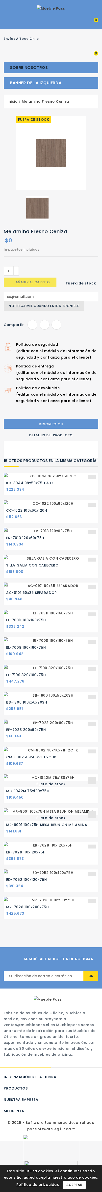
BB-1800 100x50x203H (26, 702)
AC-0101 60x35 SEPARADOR (31, 592)
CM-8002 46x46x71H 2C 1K (31, 757)
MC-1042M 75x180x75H (27, 790)
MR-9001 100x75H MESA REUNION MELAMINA (46, 824)
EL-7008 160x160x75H (26, 647)
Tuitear (44, 324)
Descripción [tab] (51, 424)
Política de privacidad (37, 1184)
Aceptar (74, 1184)
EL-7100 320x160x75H (26, 674)
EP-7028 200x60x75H (26, 729)
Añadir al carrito (30, 282)
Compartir (32, 324)
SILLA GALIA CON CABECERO (32, 565)
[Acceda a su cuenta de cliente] (79, 19)
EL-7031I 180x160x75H (26, 620)
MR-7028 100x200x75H (27, 907)
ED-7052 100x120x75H (26, 879)
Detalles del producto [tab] (51, 435)
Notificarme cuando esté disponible (44, 305)
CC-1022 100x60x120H (26, 510)
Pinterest (56, 324)
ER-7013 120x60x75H (25, 537)
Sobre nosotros (29, 67)
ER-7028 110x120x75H (26, 852)
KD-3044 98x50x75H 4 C (29, 483)
